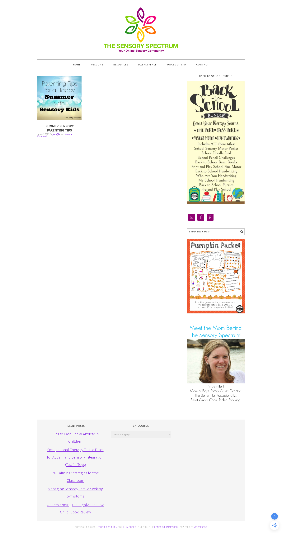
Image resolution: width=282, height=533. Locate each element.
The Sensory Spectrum (141, 28)
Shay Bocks (129, 527)
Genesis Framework (166, 527)
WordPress (200, 527)
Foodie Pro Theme (108, 527)
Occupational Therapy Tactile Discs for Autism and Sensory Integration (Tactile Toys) (75, 457)
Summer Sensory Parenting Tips (59, 128)
